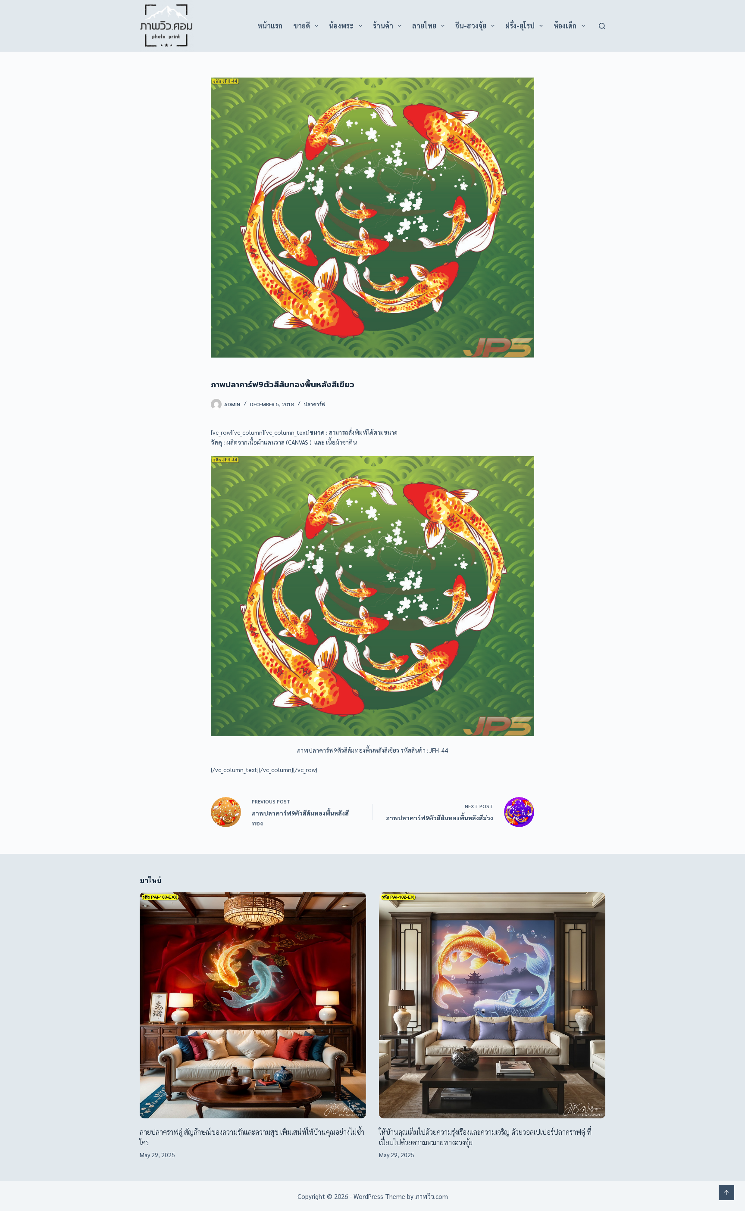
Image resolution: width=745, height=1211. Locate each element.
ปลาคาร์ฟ (315, 404)
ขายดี (301, 25)
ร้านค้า (383, 25)
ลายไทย (424, 25)
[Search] (602, 26)
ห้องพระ (341, 25)
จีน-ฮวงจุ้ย (470, 25)
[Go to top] (726, 1192)
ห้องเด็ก (565, 25)
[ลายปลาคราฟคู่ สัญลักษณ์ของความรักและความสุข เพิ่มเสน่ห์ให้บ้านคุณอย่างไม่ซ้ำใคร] (253, 1005)
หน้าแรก (269, 25)
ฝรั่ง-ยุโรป (520, 25)
